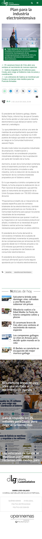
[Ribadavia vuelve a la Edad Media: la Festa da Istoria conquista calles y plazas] (6, 311)
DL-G (8, 101)
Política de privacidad (21, 504)
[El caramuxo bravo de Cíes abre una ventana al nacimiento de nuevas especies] (6, 324)
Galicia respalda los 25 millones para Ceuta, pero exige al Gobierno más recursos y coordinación (21, 72)
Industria (9, 272)
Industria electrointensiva (22, 272)
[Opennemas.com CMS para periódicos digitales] (22, 519)
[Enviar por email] (37, 96)
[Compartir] (4, 91)
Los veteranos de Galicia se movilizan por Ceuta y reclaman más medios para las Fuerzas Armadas (20, 79)
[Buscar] (32, 3)
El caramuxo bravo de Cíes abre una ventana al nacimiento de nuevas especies (26, 326)
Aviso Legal (28, 501)
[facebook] (19, 487)
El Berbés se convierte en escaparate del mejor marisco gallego (26, 351)
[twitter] (23, 487)
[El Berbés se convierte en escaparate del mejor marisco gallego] (6, 349)
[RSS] (26, 487)
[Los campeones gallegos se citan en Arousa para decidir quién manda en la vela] (6, 337)
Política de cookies (21, 507)
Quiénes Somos (15, 501)
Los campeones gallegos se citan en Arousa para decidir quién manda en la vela (26, 339)
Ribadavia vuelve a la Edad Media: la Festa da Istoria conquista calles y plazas (26, 313)
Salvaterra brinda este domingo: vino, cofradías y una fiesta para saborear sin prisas (25, 300)
